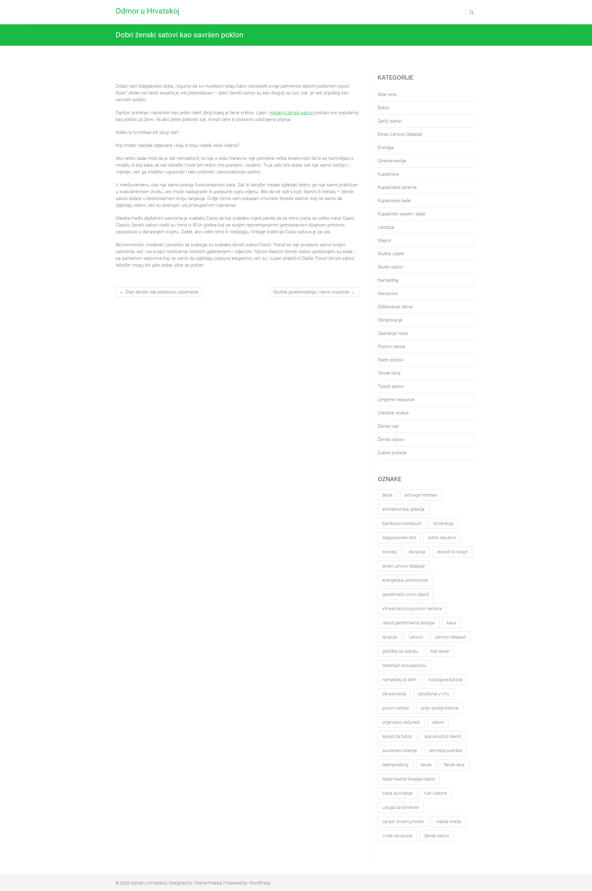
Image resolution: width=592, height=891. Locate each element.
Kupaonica (388, 174)
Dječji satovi (390, 121)
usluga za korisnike (400, 807)
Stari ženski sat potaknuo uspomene (158, 292)
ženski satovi (436, 835)
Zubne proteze (392, 453)
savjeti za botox (397, 736)
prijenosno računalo (401, 722)
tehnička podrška (445, 750)
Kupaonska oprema (397, 187)
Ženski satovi (391, 439)
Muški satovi (390, 267)
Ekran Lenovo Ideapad (400, 134)
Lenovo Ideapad (450, 637)
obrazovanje (394, 693)
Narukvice (388, 293)
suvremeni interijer (399, 750)
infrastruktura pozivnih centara (412, 608)
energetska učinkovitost (405, 580)
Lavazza (386, 227)
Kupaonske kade (394, 200)
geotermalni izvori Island (405, 594)
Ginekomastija (392, 161)
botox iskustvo (442, 537)
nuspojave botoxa (445, 679)
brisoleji (389, 551)
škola (387, 495)
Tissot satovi (391, 386)
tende (426, 764)
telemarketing (395, 764)
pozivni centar (395, 708)
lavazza (389, 637)
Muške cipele (391, 253)
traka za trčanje (397, 793)
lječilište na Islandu (400, 651)
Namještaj (388, 280)
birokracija (444, 523)
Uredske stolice (393, 413)
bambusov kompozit (401, 523)
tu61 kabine (435, 793)
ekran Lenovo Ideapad (403, 566)
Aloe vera (387, 94)
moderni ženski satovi (291, 112)
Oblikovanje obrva (395, 307)
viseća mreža (448, 821)
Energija (386, 147)
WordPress (259, 883)
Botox (383, 107)
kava (451, 622)
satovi (438, 722)
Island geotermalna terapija (408, 622)
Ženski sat (388, 426)
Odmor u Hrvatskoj (147, 10)
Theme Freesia (208, 883)
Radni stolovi (390, 360)
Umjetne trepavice (396, 399)
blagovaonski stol (399, 537)
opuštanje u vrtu (433, 693)
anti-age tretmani (421, 495)
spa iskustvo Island (442, 736)
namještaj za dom (399, 679)
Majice (384, 240)
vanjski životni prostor (403, 821)
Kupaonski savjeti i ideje (401, 214)
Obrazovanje (390, 320)
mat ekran (440, 651)
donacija (417, 551)
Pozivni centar (392, 346)
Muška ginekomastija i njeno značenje (314, 292)
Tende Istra (389, 373)
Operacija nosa (393, 333)
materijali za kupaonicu (404, 665)
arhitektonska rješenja (403, 509)
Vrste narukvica (397, 835)
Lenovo (416, 637)
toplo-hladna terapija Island (408, 779)
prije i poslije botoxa (439, 708)
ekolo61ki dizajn (452, 551)
